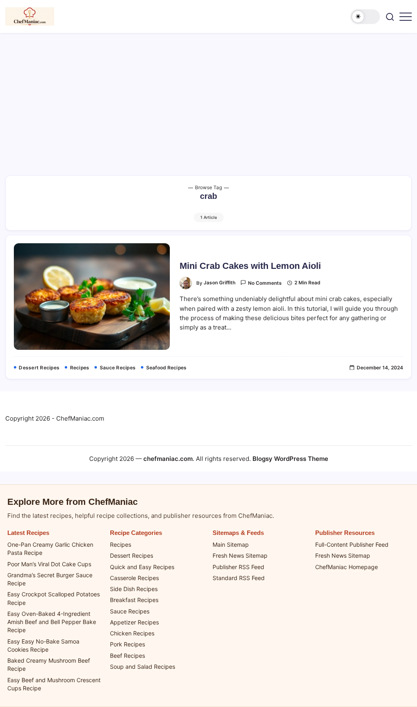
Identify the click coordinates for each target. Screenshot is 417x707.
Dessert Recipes (131, 555)
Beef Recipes (127, 655)
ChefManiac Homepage (346, 566)
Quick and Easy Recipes (142, 566)
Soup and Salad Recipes (142, 666)
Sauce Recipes (129, 611)
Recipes (120, 544)
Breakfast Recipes (134, 599)
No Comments (265, 283)
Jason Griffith (219, 283)
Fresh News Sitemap (240, 555)
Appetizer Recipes (134, 622)
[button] (365, 16)
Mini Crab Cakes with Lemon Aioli (250, 266)
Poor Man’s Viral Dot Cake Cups (49, 564)
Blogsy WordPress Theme (290, 459)
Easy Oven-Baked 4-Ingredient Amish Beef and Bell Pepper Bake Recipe (51, 622)
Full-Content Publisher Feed (351, 544)
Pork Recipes (127, 644)
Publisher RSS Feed (238, 566)
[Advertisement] (208, 94)
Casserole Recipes (134, 577)
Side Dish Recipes (134, 588)
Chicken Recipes (132, 633)
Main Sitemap (231, 544)
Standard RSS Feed (239, 577)
